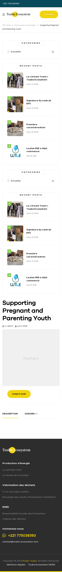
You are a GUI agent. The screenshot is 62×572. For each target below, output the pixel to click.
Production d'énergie (16, 463)
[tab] (10, 415)
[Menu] (3, 14)
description (10, 413)
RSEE (5, 506)
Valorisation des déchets (18, 485)
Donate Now (19, 394)
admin (10, 326)
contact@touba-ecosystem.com (20, 541)
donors (31, 413)
